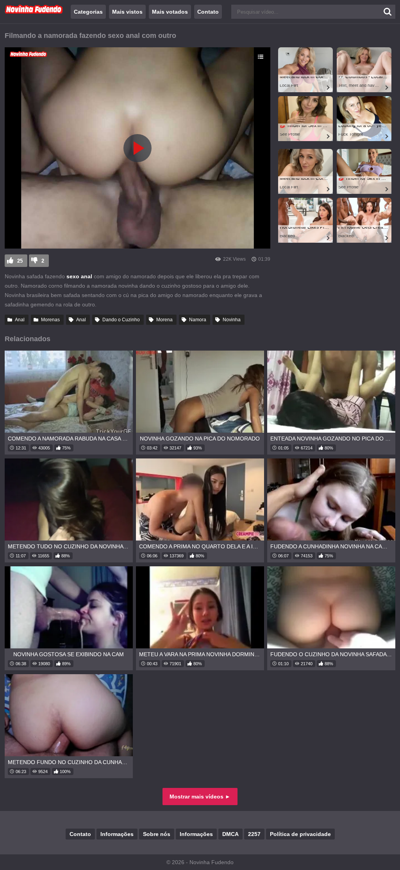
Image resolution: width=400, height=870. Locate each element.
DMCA (230, 834)
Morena (164, 319)
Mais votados (170, 12)
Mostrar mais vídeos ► (200, 796)
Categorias (88, 12)
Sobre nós (156, 834)
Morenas (50, 319)
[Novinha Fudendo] (34, 12)
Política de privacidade (300, 834)
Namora (197, 319)
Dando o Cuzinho (121, 319)
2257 (254, 834)
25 (20, 261)
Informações (117, 834)
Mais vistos (127, 12)
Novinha (232, 319)
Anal (20, 319)
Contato (208, 12)
